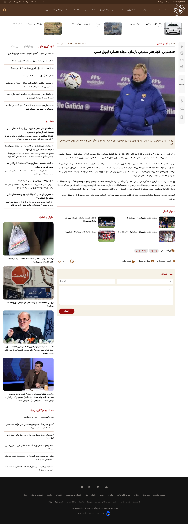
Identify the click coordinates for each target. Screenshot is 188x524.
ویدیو (114, 10)
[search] (4, 10)
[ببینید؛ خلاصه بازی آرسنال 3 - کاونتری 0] (106, 236)
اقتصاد (77, 10)
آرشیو (10, 1)
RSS (4, 1)
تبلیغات (33, 1)
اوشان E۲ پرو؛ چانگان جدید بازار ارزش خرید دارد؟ (146, 25)
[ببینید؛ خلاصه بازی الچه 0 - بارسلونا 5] (167, 222)
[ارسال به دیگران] (181, 60)
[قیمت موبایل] (181, 118)
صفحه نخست (164, 10)
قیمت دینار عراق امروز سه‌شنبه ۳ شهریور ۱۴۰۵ (31, 68)
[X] (98, 487)
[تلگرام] (81, 487)
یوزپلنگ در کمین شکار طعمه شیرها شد (27, 24)
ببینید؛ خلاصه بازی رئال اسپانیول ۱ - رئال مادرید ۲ (137, 232)
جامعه (68, 10)
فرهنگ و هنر (58, 10)
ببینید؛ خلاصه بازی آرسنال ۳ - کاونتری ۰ (80, 232)
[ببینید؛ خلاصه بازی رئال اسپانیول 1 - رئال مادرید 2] (167, 236)
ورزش (145, 10)
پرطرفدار (28, 46)
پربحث (14, 46)
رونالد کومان (141, 250)
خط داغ (50, 121)
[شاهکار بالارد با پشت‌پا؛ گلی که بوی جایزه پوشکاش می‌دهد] (106, 222)
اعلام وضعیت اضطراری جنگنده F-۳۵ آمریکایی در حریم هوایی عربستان (30, 165)
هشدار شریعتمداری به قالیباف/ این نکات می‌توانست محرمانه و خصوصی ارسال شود (29, 107)
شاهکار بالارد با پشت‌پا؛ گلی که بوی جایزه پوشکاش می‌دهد (80, 220)
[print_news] (182, 53)
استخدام (41, 1)
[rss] (106, 487)
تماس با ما (17, 1)
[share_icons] (182, 67)
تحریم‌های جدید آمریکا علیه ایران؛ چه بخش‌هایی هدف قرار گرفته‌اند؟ (30, 196)
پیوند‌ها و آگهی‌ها (102, 502)
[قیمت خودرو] (182, 109)
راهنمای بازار (104, 10)
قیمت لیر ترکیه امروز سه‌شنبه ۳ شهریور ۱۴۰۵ (31, 61)
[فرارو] (179, 10)
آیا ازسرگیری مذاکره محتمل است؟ (36, 76)
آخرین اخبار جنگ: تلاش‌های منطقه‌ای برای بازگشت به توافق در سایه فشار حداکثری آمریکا (30, 426)
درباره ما (26, 1)
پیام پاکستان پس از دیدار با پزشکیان (34, 181)
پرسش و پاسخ (85, 502)
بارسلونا (154, 250)
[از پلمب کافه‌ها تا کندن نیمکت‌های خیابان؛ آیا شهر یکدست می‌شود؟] (28, 283)
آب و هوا (59, 502)
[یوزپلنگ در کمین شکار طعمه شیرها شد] (53, 28)
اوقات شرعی (71, 502)
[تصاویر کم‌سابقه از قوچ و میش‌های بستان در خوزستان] (113, 28)
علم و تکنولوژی (133, 10)
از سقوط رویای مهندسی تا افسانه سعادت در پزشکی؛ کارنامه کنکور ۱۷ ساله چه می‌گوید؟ (30, 260)
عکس (122, 10)
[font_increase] (182, 79)
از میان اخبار (169, 211)
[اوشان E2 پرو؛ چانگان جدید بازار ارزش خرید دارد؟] (173, 28)
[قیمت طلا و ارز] (182, 101)
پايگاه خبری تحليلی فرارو (89, 508)
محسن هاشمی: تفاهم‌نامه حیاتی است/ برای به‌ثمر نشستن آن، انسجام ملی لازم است (30, 85)
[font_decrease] (182, 89)
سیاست (153, 10)
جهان (47, 10)
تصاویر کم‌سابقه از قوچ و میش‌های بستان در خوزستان (85, 25)
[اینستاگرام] (90, 487)
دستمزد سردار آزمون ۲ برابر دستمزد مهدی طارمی (29, 53)
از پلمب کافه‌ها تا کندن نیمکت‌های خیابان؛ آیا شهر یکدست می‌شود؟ (30, 304)
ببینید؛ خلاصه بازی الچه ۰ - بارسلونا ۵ (142, 218)
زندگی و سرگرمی (89, 10)
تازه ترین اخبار (46, 46)
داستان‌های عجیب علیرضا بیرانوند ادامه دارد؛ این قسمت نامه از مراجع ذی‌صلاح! (30, 96)
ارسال (66, 311)
